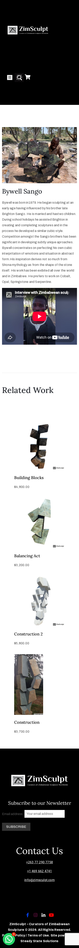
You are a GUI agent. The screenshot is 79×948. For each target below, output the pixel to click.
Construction (27, 722)
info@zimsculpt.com (39, 880)
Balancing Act (27, 555)
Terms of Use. (39, 935)
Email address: (13, 813)
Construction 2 (28, 633)
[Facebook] (27, 915)
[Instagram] (35, 915)
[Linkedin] (43, 915)
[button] (9, 939)
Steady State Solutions (39, 941)
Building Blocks (29, 477)
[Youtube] (51, 915)
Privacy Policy (14, 935)
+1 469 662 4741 (39, 871)
